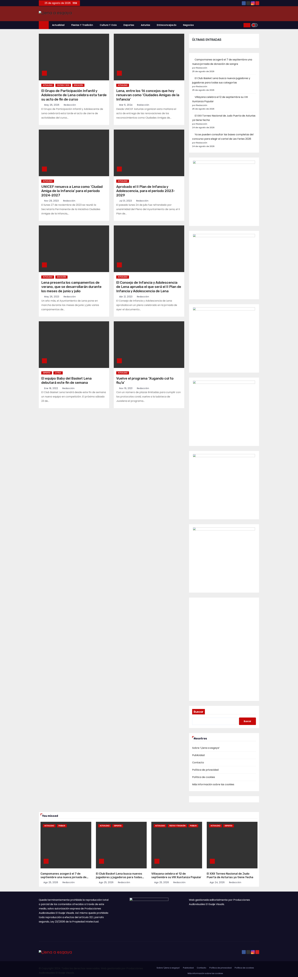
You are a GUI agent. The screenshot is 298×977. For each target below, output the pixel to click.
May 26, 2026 (51, 104)
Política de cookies (203, 777)
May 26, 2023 (51, 296)
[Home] (44, 25)
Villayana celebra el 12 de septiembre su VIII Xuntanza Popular (176, 875)
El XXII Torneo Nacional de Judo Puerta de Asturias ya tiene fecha (230, 875)
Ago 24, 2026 (217, 882)
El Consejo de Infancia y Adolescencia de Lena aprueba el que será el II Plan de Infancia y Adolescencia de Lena (148, 286)
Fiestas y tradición (82, 25)
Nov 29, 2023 (51, 200)
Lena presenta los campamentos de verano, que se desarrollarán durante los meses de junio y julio (71, 286)
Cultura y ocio (108, 25)
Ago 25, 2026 (50, 882)
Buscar (198, 712)
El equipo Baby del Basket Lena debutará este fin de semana (66, 380)
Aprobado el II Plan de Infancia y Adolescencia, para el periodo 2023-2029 (145, 191)
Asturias (145, 25)
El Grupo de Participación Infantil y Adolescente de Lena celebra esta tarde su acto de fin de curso (74, 95)
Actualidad (58, 25)
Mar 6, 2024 (126, 104)
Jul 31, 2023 (125, 200)
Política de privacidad (205, 770)
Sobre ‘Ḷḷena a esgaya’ (206, 748)
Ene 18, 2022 (51, 388)
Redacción (69, 104)
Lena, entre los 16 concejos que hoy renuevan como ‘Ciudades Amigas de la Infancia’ (147, 95)
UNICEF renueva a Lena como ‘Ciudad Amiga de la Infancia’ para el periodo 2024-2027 (72, 191)
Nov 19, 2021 (125, 388)
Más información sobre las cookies (213, 784)
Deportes (129, 25)
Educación (78, 85)
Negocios (188, 25)
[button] (240, 25)
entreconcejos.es (166, 25)
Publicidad (198, 755)
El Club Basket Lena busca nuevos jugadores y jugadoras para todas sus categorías (119, 877)
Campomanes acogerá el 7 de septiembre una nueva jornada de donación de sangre (63, 877)
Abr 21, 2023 (125, 296)
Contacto (198, 762)
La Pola (58, 373)
